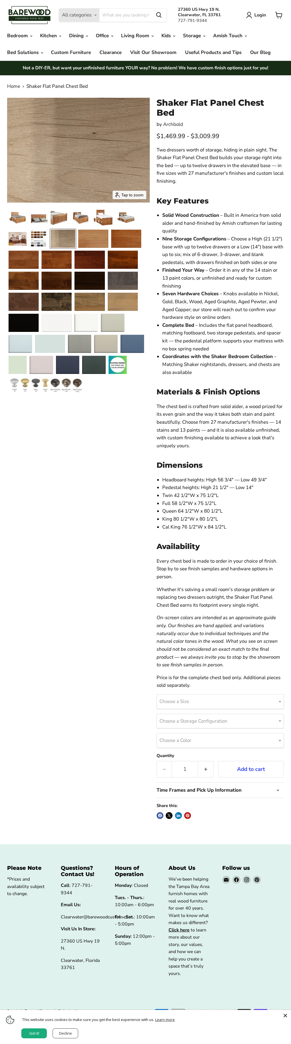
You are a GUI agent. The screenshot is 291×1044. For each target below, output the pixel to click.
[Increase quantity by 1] (205, 769)
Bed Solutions (23, 52)
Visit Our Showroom (153, 52)
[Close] (285, 1015)
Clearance (110, 52)
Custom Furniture (71, 52)
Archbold (173, 124)
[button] (257, 15)
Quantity (165, 755)
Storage (192, 35)
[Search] (159, 15)
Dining (77, 35)
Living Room (136, 35)
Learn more (165, 1019)
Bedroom (18, 35)
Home (13, 86)
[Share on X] (169, 815)
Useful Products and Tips (213, 52)
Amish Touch (228, 35)
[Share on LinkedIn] (178, 815)
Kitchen (49, 35)
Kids (166, 35)
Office (103, 35)
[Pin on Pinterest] (187, 815)
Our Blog (260, 52)
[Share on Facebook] (160, 815)
